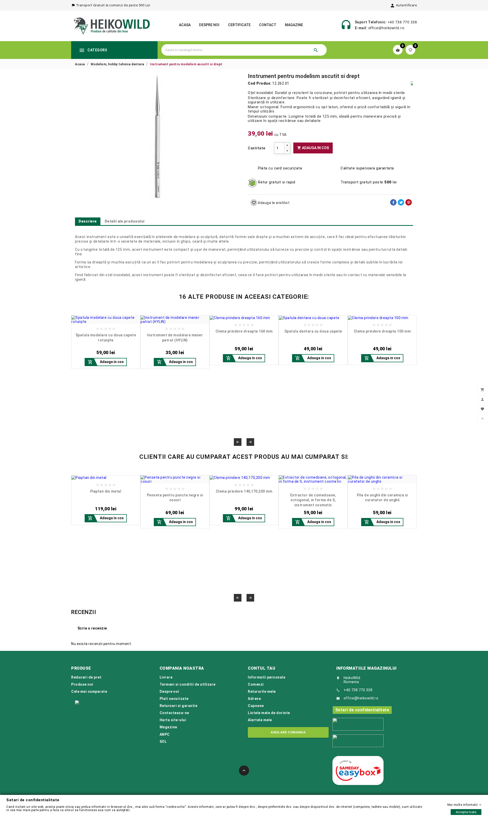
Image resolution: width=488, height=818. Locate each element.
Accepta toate (466, 812)
